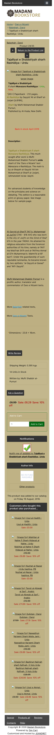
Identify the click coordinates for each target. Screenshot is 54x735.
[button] (30, 724)
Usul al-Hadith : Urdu (27, 524)
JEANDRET (40, 733)
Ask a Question (15, 393)
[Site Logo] (27, 13)
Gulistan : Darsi (27, 617)
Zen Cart (33, 730)
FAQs (22, 723)
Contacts (11, 723)
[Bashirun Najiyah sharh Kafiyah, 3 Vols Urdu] (27, 663)
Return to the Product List (30, 50)
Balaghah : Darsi (17, 27)
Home (10, 24)
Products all (24, 717)
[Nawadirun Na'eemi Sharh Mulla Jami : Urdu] (27, 636)
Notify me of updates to (27, 455)
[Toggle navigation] (47, 3)
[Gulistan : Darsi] (27, 613)
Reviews (38, 717)
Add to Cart (37, 424)
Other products (26, 486)
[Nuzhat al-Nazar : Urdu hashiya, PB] (27, 567)
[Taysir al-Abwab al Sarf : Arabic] (27, 589)
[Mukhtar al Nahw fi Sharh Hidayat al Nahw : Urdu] (27, 540)
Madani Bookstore (36, 727)
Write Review (14, 353)
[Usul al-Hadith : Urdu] (27, 519)
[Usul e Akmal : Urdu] (27, 688)
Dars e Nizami (22, 24)
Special (10, 717)
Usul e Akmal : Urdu (27, 693)
